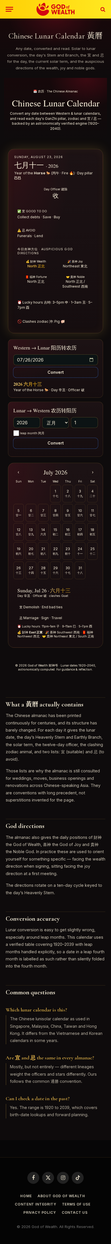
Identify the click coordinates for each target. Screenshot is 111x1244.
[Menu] (9, 9)
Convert (56, 372)
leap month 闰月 (32, 433)
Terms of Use (76, 1204)
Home (26, 1196)
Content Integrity (35, 1204)
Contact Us (75, 1212)
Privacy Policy (39, 1212)
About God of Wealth (61, 1196)
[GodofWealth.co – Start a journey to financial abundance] (55, 9)
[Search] (102, 9)
